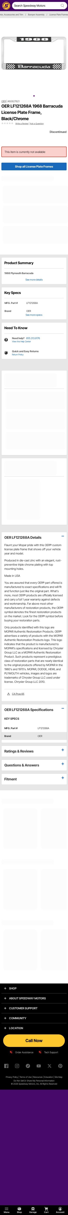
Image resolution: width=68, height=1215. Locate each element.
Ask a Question (37, 123)
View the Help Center (21, 341)
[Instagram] (18, 1066)
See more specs (34, 314)
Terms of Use (26, 1077)
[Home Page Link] (5, 5)
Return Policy (18, 354)
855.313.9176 (33, 338)
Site (56, 1077)
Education (48, 1077)
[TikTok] (28, 1066)
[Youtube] (39, 1066)
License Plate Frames (58, 14)
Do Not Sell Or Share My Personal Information (34, 1080)
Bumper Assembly (36, 14)
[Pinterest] (61, 1066)
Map (60, 1077)
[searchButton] (61, 5)
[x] (50, 1066)
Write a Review (21, 123)
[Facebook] (7, 1066)
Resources (38, 1077)
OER (3, 101)
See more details (34, 279)
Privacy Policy (12, 1077)
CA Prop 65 (18, 693)
